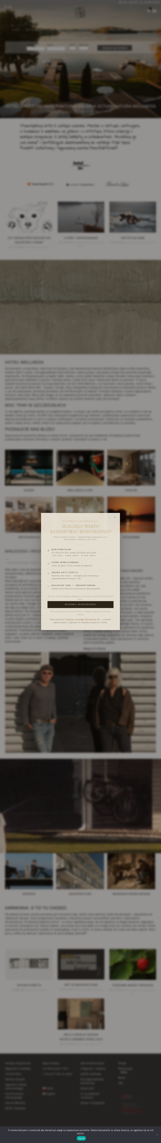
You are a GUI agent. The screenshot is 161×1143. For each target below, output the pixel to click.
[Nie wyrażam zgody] (157, 1134)
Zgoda (81, 1138)
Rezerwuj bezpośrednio (80, 604)
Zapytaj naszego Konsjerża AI (82, 619)
